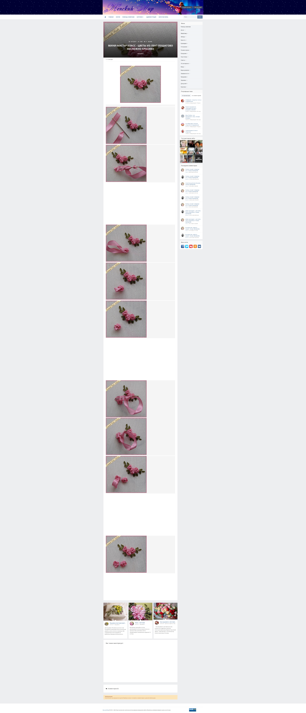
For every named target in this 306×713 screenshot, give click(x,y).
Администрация (151, 17)
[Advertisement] (140, 205)
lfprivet (187, 179)
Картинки (140, 17)
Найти (200, 17)
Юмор (182, 67)
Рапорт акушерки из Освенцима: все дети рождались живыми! (190, 108)
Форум (118, 17)
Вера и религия (185, 70)
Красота (183, 40)
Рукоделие (184, 53)
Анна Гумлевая (190, 147)
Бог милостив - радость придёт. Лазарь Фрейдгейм (192, 228)
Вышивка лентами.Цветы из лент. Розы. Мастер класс (118, 623)
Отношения (184, 46)
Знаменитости (185, 73)
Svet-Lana (197, 162)
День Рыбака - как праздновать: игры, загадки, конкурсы (192, 116)
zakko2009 (190, 162)
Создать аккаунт (186, 7)
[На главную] (111, 7)
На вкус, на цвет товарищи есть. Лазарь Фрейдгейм (192, 169)
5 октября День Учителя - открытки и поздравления (192, 124)
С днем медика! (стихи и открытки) (191, 131)
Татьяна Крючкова (197, 155)
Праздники (184, 77)
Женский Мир (106, 710)
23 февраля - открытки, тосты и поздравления (193, 100)
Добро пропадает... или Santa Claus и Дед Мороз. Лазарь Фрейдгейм (192, 212)
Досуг (182, 30)
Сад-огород (184, 56)
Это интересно (185, 63)
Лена (181, 146)
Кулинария (184, 43)
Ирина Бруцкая (197, 147)
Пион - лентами (140, 623)
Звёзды (183, 36)
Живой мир (184, 33)
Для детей (183, 83)
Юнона (182, 162)
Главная (110, 17)
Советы (183, 60)
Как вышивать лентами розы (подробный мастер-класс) (168, 622)
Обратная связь (163, 17)
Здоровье (183, 80)
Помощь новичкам (128, 17)
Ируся (189, 154)
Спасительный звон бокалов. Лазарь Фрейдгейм (192, 183)
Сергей (182, 154)
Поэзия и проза (185, 50)
